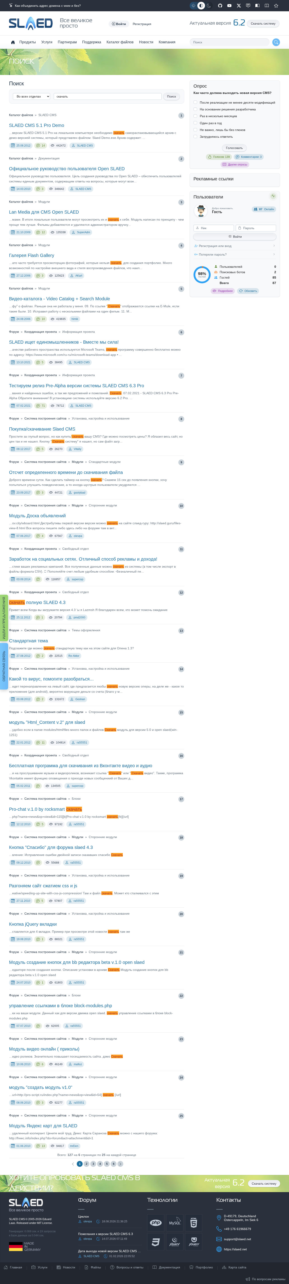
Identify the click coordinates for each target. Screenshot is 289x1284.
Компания (167, 42)
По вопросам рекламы (268, 1279)
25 (181, 1116)
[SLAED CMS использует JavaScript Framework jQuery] (174, 1241)
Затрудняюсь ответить (216, 136)
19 (181, 876)
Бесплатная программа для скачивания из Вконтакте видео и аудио (80, 765)
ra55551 (82, 742)
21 (181, 952)
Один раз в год (211, 123)
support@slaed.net (237, 1239)
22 (181, 995)
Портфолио (204, 1267)
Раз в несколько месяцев (218, 116)
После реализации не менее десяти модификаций (237, 102)
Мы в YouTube (229, 5)
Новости (146, 42)
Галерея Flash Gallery (31, 255)
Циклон (83, 1216)
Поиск (171, 96)
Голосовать (234, 148)
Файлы (96, 1267)
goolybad (79, 492)
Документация (169, 1267)
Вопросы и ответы (130, 1267)
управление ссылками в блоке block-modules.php (60, 1005)
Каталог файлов (120, 42)
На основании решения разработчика (228, 109)
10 (43, 319)
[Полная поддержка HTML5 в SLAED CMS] (193, 1222)
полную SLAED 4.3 (37, 602)
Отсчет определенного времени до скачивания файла (66, 472)
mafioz (78, 1064)
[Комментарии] (38, 579)
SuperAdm (83, 232)
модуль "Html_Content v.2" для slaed (47, 722)
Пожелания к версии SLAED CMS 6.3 (105, 1234)
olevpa (78, 536)
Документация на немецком (257, 5)
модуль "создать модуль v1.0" (40, 1087)
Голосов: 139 (221, 156)
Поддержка (91, 42)
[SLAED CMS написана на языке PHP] (155, 1222)
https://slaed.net (235, 1249)
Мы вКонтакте (248, 5)
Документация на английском (267, 5)
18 (181, 837)
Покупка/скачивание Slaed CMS (42, 428)
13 (181, 630)
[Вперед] (120, 1164)
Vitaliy (77, 449)
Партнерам (67, 42)
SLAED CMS (85, 145)
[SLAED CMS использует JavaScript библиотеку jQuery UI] (193, 1241)
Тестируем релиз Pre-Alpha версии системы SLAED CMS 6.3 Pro (76, 385)
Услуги (46, 42)
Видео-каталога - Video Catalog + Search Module (59, 298)
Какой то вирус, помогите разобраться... (51, 678)
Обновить (251, 291)
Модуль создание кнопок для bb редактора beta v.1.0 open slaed (76, 962)
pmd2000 (79, 617)
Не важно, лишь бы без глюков (222, 130)
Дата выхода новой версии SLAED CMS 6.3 (110, 1251)
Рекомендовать (276, 5)
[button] (119, 24)
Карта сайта (237, 1267)
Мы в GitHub (220, 5)
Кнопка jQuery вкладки (33, 924)
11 (181, 549)
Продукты (27, 42)
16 (181, 755)
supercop (77, 579)
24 (181, 1077)
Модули (77, 462)
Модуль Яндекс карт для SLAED (43, 1125)
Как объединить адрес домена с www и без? (47, 5)
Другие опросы (237, 164)
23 (181, 1039)
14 (43, 145)
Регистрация (142, 24)
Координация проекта (40, 331)
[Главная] (13, 42)
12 (43, 232)
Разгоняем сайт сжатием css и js (43, 885)
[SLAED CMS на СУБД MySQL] (174, 1222)
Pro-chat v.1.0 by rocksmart (45, 809)
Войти (237, 236)
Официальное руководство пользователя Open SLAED (67, 168)
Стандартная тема (28, 640)
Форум (14, 331)
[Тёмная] (209, 5)
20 (181, 914)
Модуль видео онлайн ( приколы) (44, 1048)
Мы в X (239, 5)
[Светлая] (193, 5)
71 (43, 405)
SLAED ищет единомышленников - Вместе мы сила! (64, 342)
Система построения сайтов (45, 418)
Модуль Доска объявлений (37, 515)
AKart (78, 275)
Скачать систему (263, 23)
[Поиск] (276, 42)
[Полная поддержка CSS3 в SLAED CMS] (155, 1241)
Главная (16, 1267)
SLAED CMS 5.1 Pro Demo (36, 125)
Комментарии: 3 (251, 156)
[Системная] (201, 5)
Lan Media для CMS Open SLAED (44, 212)
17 (181, 799)
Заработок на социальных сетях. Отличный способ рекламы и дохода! (83, 559)
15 (181, 712)
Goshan (80, 699)
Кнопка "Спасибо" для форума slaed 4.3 (51, 847)
